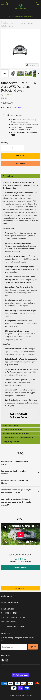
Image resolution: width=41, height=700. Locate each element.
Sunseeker (8, 94)
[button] (20, 176)
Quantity (4, 143)
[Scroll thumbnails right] (38, 73)
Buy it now (20, 163)
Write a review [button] (20, 567)
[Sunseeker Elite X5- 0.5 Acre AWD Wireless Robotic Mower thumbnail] (5, 73)
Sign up (33, 647)
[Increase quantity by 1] (21, 148)
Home (3, 22)
